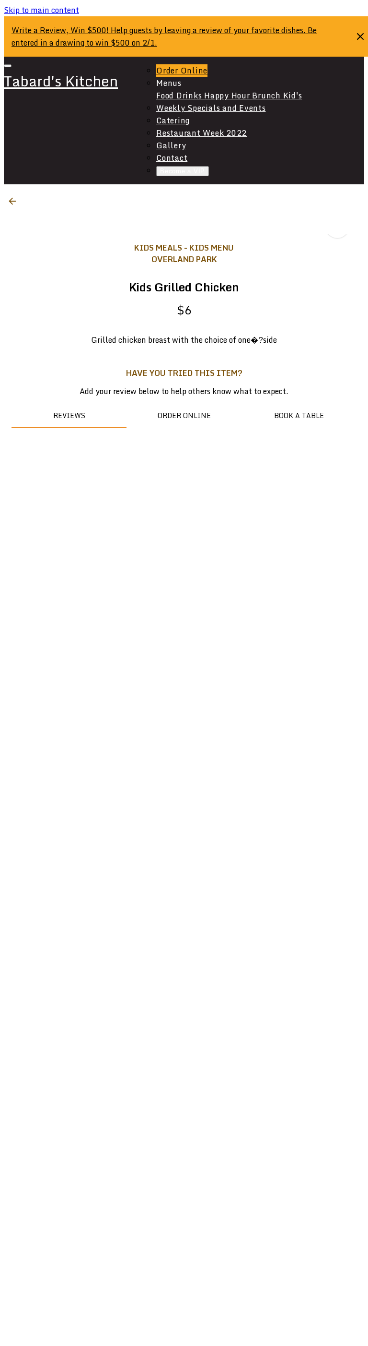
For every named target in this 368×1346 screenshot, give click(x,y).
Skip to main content (41, 10)
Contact (171, 158)
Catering (173, 120)
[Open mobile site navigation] (8, 65)
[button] (15, 201)
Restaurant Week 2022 (201, 133)
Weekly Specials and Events (211, 108)
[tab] (69, 416)
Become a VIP (182, 171)
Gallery (171, 145)
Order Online (181, 70)
